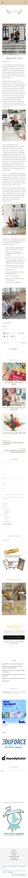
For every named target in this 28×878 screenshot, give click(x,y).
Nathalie (14, 349)
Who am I (14, 851)
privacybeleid (21, 641)
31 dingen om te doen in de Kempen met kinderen (13, 678)
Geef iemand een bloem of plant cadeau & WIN (14, 433)
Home (14, 850)
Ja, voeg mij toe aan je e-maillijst (4, 505)
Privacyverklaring (14, 859)
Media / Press (14, 853)
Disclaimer (14, 858)
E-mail (4, 483)
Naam (3, 478)
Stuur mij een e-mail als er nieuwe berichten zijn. (7, 519)
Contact (14, 854)
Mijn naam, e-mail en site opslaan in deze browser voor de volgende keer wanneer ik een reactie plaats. (13, 497)
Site (3, 488)
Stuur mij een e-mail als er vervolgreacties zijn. (7, 511)
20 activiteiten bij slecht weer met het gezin (12, 664)
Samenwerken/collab (14, 856)
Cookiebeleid (10, 872)
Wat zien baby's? (6, 681)
